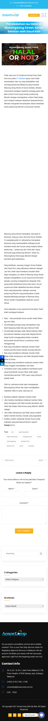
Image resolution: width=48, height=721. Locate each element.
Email (35, 489)
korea (39, 437)
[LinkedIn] (2, 364)
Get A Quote (34, 15)
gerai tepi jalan (24, 432)
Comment (24, 503)
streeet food (25, 441)
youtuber (31, 446)
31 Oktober (20, 78)
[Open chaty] (41, 715)
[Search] (40, 554)
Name (11, 489)
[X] (2, 360)
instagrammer (27, 437)
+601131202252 (25, 6)
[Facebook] (2, 357)
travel (21, 446)
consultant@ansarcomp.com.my (25, 3)
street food (10, 446)
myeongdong (11, 441)
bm (13, 432)
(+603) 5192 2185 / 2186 (17, 682)
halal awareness (12, 437)
